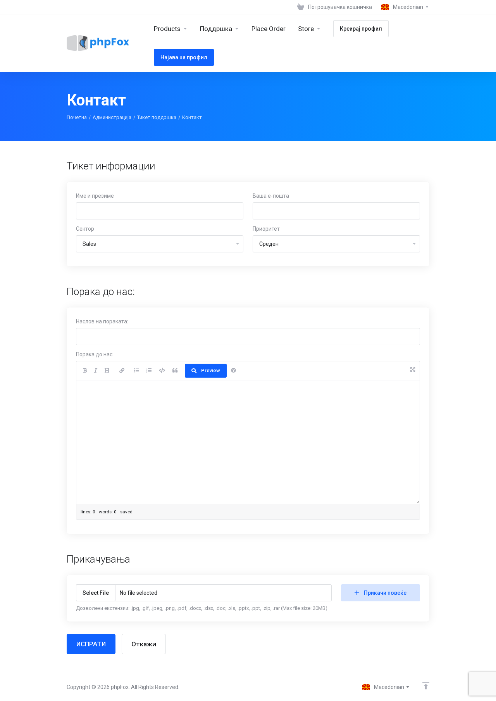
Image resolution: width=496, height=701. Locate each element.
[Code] (162, 371)
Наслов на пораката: (102, 321)
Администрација (112, 117)
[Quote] (175, 371)
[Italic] (96, 371)
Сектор (85, 229)
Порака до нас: (95, 354)
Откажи (143, 644)
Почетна (77, 117)
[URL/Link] (122, 371)
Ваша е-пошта (271, 196)
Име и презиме (95, 196)
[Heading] (107, 371)
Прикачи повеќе (385, 593)
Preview (210, 370)
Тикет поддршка (156, 117)
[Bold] (85, 371)
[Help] (233, 371)
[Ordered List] (149, 371)
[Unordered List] (136, 371)
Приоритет (266, 229)
